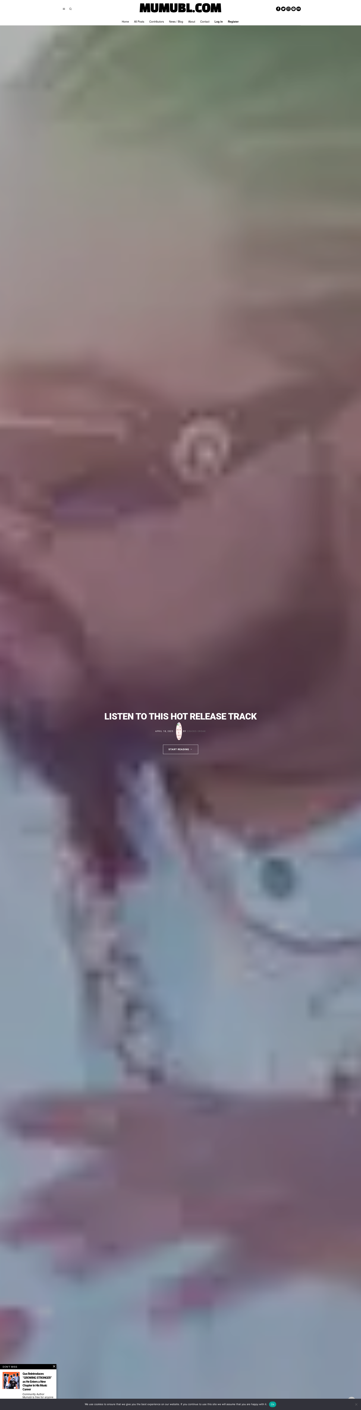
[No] (356, 1404)
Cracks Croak (196, 731)
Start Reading (178, 749)
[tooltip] (278, 9)
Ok (272, 1404)
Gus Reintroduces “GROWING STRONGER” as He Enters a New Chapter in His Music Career (37, 1381)
